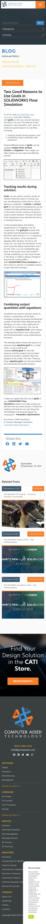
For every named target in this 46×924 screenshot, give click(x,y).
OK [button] (31, 917)
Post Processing (9, 805)
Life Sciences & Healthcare (13, 869)
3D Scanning (7, 846)
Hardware (8, 792)
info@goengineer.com (23, 749)
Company (7, 892)
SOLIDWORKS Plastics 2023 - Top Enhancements (19, 540)
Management (7, 780)
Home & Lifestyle (9, 865)
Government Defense (11, 878)
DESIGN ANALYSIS (10, 61)
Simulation (6, 771)
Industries (8, 852)
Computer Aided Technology (16, 424)
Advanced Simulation (11, 829)
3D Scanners (7, 800)
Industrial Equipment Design (14, 882)
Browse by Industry (10, 786)
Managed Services (10, 838)
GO (39, 23)
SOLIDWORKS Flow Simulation (19, 116)
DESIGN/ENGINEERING (12, 66)
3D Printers (6, 796)
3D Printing (7, 842)
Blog (9, 51)
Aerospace (6, 857)
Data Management (10, 834)
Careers (5, 905)
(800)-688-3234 (23, 746)
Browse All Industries (11, 886)
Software (7, 763)
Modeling (38, 488)
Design (5, 767)
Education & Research (11, 873)
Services (5, 809)
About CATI (7, 896)
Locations (6, 909)
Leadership (6, 901)
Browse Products (23, 681)
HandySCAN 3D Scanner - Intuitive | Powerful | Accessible (20, 495)
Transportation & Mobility (13, 861)
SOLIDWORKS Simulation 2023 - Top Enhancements (20, 586)
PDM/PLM (30, 66)
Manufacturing (8, 776)
